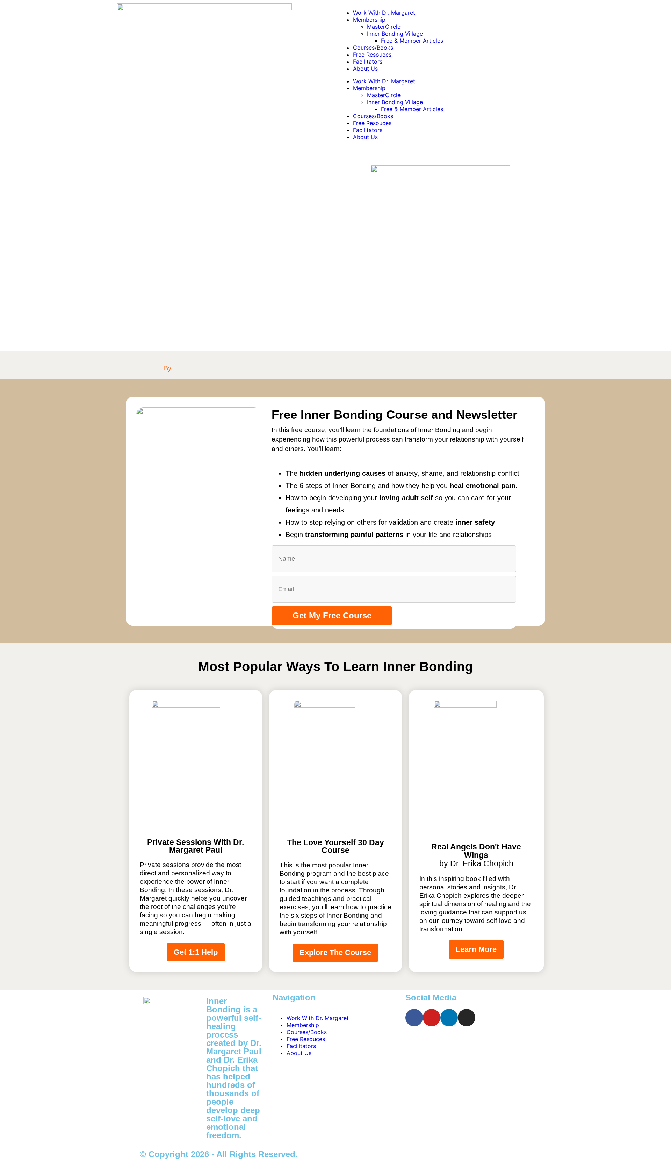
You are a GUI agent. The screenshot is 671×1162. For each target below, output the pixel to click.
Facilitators (367, 61)
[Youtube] (431, 1017)
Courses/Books (373, 47)
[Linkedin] (449, 1017)
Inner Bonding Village (395, 33)
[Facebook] (414, 1017)
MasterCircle (384, 26)
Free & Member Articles (412, 40)
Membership (369, 19)
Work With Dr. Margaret (384, 12)
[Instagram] (466, 1017)
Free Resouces (372, 54)
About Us (365, 68)
